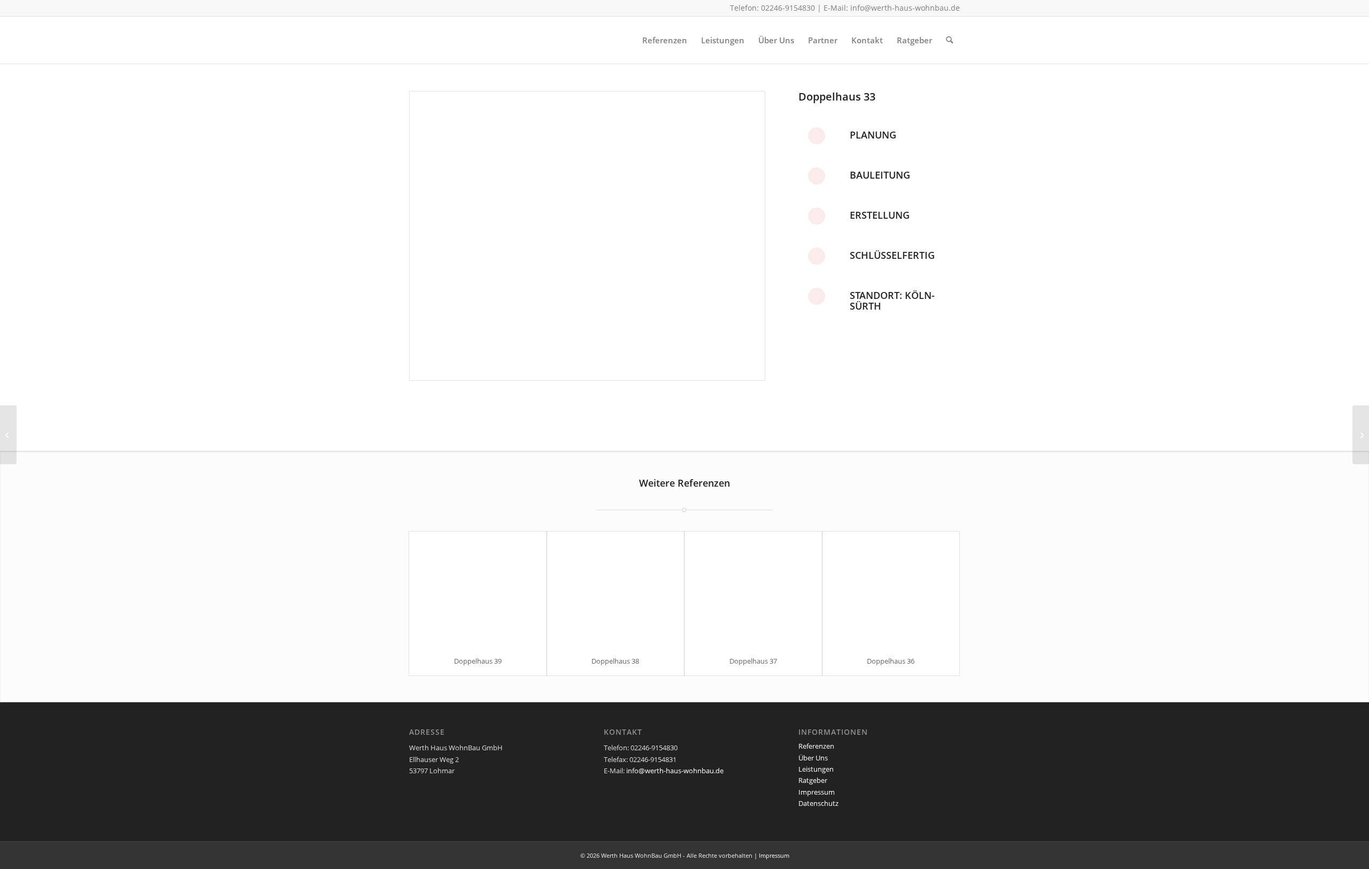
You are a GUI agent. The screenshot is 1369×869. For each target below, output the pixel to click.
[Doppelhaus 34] (1360, 434)
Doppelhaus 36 (890, 661)
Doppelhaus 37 (753, 661)
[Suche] (949, 40)
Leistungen (816, 769)
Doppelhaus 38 (615, 661)
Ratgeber (812, 780)
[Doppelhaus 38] (615, 589)
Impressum (816, 792)
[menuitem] (664, 40)
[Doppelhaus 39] (478, 589)
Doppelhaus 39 (478, 661)
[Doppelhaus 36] (891, 589)
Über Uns (813, 758)
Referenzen (816, 746)
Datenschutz (818, 803)
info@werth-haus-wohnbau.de (905, 8)
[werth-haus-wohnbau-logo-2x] (494, 40)
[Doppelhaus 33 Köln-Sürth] (587, 236)
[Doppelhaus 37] (753, 589)
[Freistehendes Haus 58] (8, 434)
